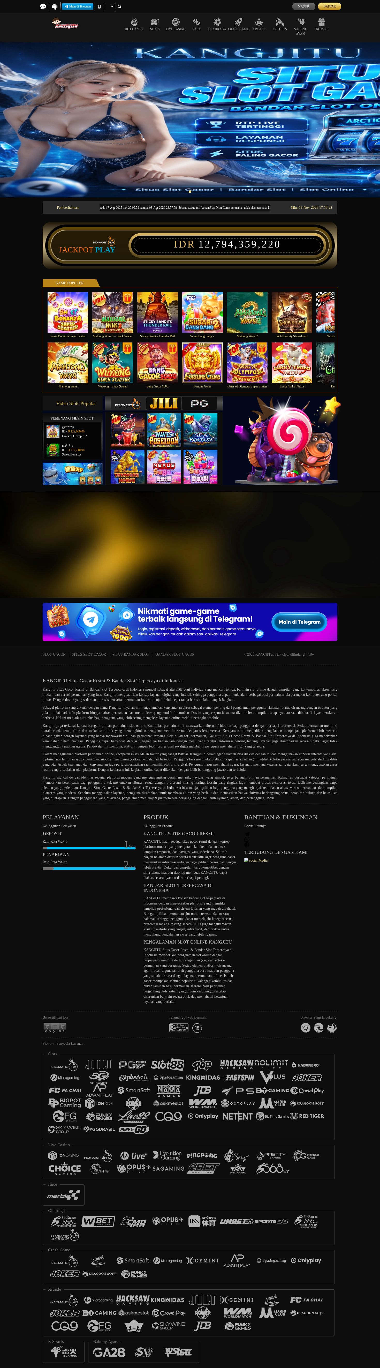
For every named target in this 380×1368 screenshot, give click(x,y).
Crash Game (238, 29)
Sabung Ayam (300, 31)
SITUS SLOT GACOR (89, 654)
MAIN (71, 312)
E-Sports (280, 29)
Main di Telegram (80, 6)
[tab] (128, 403)
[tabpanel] (190, 119)
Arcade (259, 29)
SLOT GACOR (54, 654)
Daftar (329, 6)
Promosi (321, 29)
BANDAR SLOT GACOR (175, 654)
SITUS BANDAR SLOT (130, 654)
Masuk (303, 6)
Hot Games (134, 29)
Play (105, 250)
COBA (131, 425)
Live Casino (176, 29)
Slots (155, 29)
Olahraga (217, 29)
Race (196, 29)
